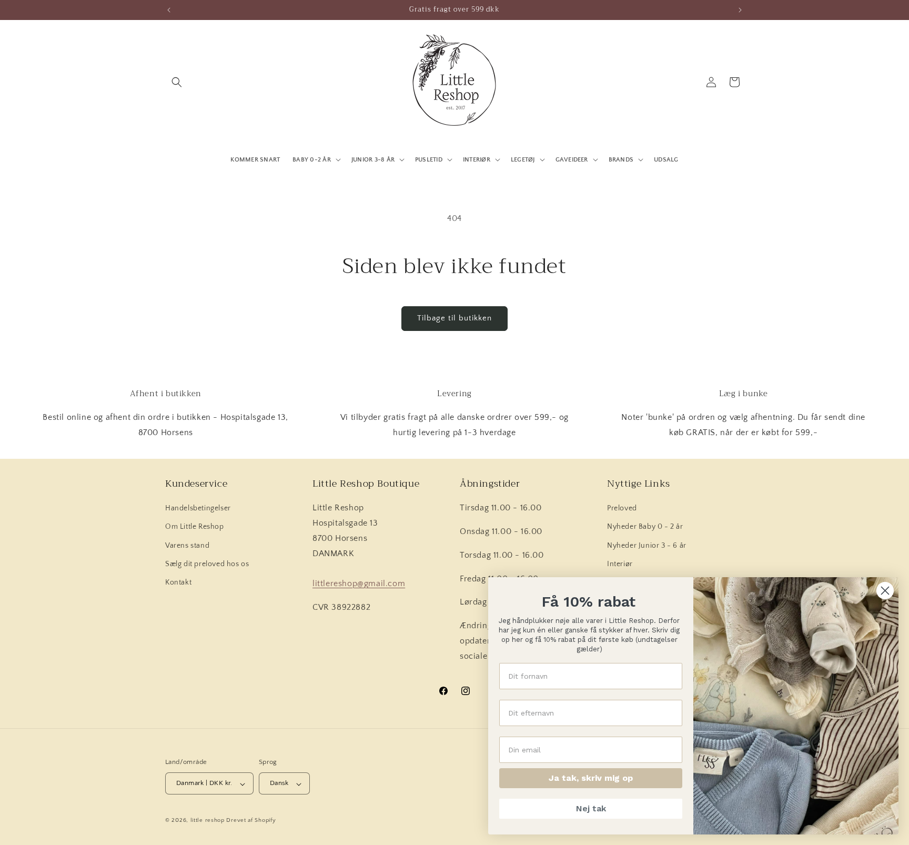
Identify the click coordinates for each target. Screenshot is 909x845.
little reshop (207, 821)
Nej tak (591, 808)
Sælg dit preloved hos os (207, 564)
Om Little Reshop (194, 527)
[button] (176, 82)
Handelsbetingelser (198, 509)
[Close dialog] (885, 590)
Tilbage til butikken (454, 318)
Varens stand (187, 545)
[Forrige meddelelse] (168, 10)
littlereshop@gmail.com (358, 584)
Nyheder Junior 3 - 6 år (646, 545)
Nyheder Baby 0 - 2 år (645, 527)
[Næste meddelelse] (740, 10)
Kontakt (178, 582)
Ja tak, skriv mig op (591, 778)
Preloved (622, 509)
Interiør (620, 564)
